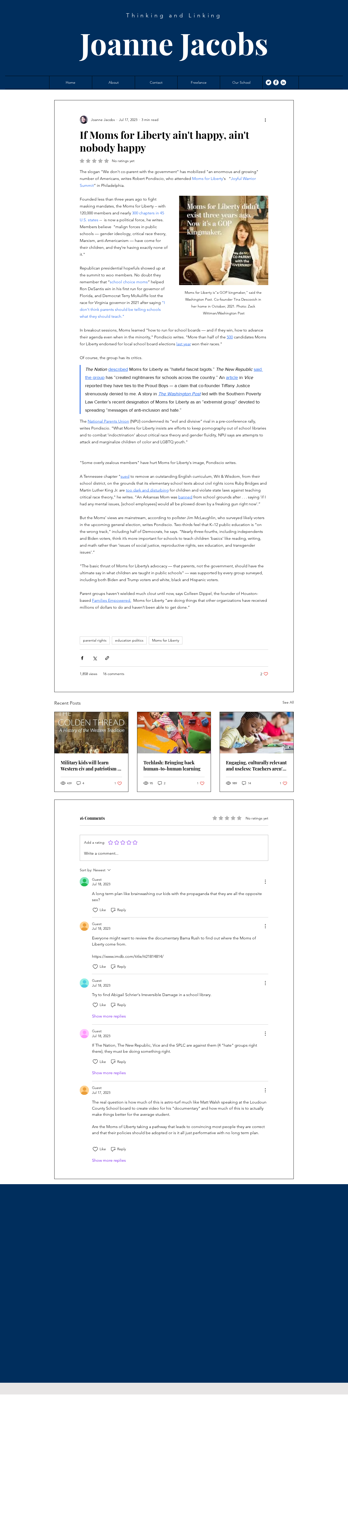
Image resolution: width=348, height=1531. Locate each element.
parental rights (94, 640)
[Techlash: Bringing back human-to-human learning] (174, 732)
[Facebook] (276, 82)
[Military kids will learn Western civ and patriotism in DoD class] (91, 732)
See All (288, 702)
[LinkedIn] (283, 82)
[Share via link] (107, 658)
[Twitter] (268, 82)
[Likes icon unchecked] (95, 910)
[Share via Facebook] (82, 658)
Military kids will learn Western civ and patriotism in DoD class (91, 766)
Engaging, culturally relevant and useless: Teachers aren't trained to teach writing (256, 766)
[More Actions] (265, 882)
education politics (129, 640)
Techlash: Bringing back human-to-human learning (171, 766)
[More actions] (265, 120)
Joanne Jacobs (174, 43)
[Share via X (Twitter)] (94, 658)
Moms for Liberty (165, 640)
